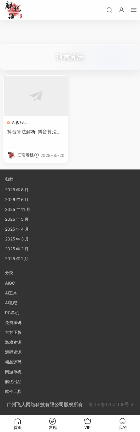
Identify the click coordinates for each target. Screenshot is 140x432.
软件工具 (13, 391)
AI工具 (11, 292)
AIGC (10, 283)
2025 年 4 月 (17, 229)
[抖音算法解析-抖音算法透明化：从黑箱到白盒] (36, 96)
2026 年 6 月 (17, 199)
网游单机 (13, 371)
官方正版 (13, 332)
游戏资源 (13, 342)
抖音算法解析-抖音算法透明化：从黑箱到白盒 (34, 132)
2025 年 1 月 (16, 258)
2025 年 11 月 (17, 209)
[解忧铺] (13, 10)
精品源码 (13, 361)
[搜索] (109, 9)
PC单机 (12, 312)
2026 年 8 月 (17, 189)
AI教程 (18, 122)
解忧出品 (13, 381)
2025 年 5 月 (17, 219)
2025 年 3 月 (17, 238)
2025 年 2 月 (17, 248)
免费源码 (13, 322)
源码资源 (13, 352)
